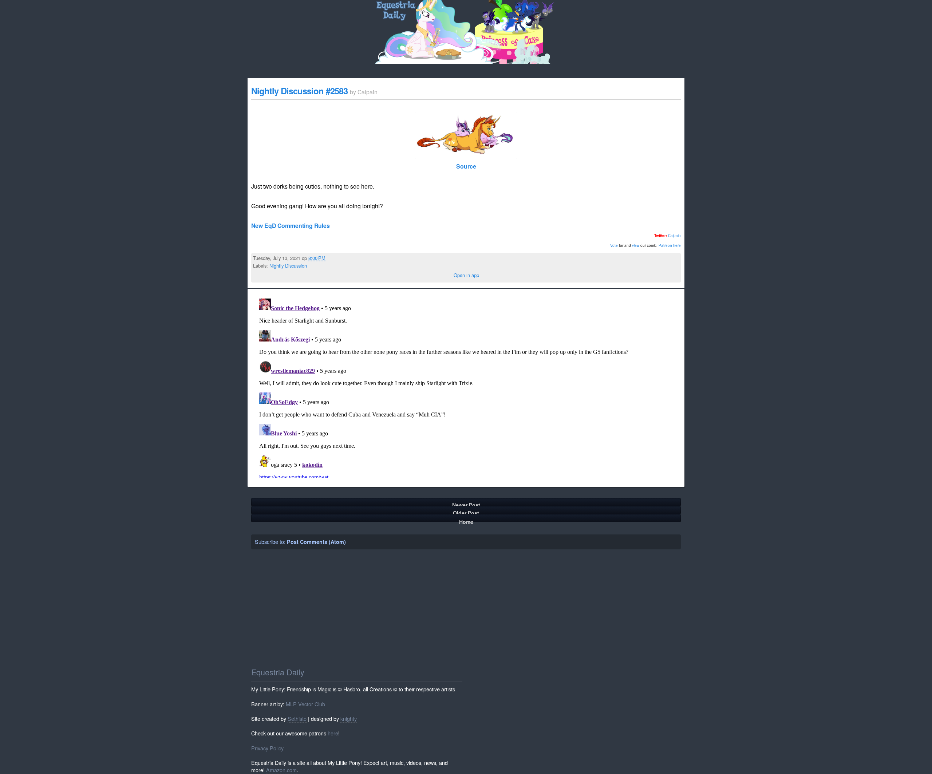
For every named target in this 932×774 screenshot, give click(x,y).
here (333, 733)
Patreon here (670, 245)
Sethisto (297, 718)
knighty (348, 718)
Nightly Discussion (288, 265)
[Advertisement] (466, 608)
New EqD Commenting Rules (290, 225)
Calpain (674, 235)
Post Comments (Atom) (316, 541)
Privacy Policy (267, 748)
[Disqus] (466, 387)
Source (466, 166)
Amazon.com (281, 770)
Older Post (466, 512)
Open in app (466, 275)
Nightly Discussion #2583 (299, 90)
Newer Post (466, 504)
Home (466, 520)
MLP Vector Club (305, 704)
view (635, 245)
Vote (614, 245)
